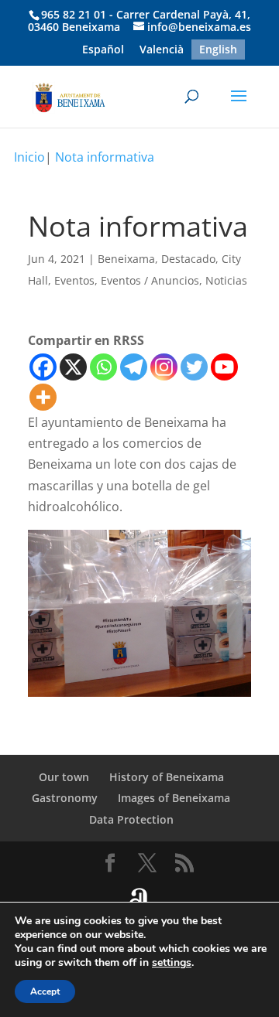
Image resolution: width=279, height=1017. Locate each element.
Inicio (29, 157)
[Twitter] (194, 367)
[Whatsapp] (103, 367)
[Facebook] (43, 367)
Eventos (74, 280)
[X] (73, 367)
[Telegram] (133, 367)
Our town (64, 777)
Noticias (226, 280)
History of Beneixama (166, 777)
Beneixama (126, 258)
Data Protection (131, 819)
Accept (45, 991)
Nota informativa (104, 157)
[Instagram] (163, 367)
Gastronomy (65, 797)
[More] (43, 397)
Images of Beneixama (174, 797)
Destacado (188, 258)
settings (171, 963)
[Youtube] (224, 367)
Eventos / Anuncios (150, 280)
